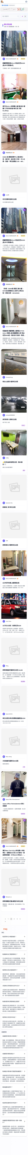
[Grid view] (22, 16)
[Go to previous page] (5, 919)
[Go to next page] (5, 921)
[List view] (25, 16)
